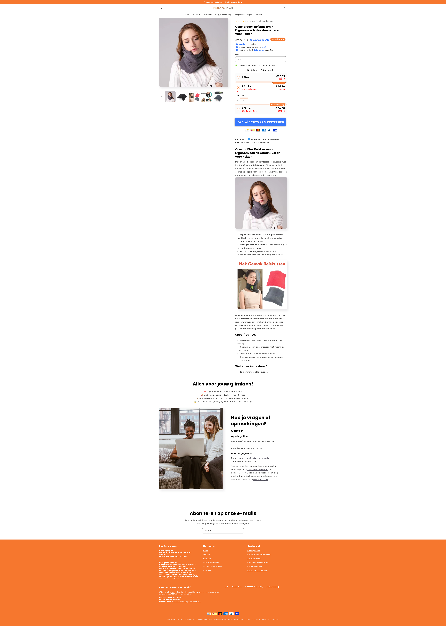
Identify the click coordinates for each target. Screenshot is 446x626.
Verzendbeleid (254, 558)
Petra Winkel (177, 619)
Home (205, 550)
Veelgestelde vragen (212, 566)
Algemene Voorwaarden (258, 562)
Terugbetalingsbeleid (204, 619)
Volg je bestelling (211, 562)
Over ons (207, 558)
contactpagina (260, 479)
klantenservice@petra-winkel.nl (254, 458)
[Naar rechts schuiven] (226, 96)
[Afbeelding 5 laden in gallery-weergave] (218, 96)
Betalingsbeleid (254, 566)
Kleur (237, 54)
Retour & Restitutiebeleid (259, 554)
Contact (207, 570)
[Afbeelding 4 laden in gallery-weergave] (206, 96)
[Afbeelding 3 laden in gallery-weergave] (194, 96)
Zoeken (206, 554)
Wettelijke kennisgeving (271, 619)
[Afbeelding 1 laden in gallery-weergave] (170, 96)
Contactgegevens (253, 619)
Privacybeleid (253, 550)
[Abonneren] (241, 530)
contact (167, 578)
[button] (161, 8)
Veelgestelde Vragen (257, 469)
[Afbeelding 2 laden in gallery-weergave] (182, 96)
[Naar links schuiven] (161, 96)
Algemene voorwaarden (223, 619)
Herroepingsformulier (257, 571)
